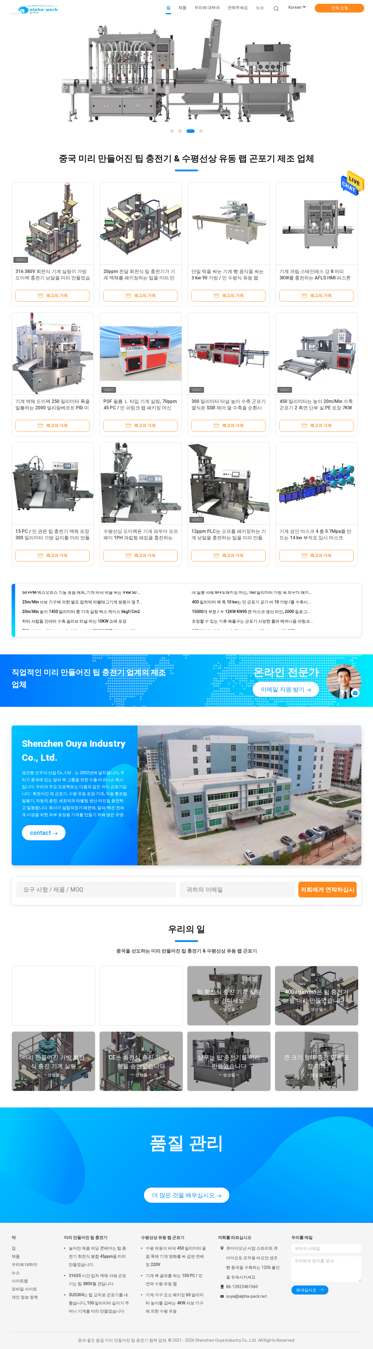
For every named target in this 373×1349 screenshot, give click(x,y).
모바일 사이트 (24, 1289)
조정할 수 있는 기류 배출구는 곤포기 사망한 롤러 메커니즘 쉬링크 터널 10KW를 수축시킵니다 (252, 608)
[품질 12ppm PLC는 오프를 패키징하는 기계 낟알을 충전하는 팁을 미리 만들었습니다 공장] (229, 483)
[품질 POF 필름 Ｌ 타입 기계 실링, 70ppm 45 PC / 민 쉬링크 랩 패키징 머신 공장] (141, 353)
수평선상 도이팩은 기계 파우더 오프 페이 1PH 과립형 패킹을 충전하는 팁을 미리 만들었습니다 (140, 538)
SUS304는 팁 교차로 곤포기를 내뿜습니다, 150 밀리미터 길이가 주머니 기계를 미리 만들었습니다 (99, 1302)
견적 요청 (339, 8)
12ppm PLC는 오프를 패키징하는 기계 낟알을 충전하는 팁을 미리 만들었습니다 (228, 538)
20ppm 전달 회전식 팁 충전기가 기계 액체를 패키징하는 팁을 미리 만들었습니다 (139, 278)
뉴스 (16, 1272)
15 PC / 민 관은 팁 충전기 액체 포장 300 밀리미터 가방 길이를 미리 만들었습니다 (52, 538)
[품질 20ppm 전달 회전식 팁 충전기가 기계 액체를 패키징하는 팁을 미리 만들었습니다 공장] (141, 223)
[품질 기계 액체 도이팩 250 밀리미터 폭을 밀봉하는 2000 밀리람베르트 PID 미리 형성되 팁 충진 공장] (53, 353)
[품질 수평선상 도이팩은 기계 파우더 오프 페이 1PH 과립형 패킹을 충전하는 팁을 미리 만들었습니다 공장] (141, 483)
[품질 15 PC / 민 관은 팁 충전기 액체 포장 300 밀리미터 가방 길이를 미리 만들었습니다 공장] (53, 483)
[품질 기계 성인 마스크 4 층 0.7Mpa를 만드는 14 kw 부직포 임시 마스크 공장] (317, 483)
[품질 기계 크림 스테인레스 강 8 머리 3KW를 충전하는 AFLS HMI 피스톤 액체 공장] (317, 223)
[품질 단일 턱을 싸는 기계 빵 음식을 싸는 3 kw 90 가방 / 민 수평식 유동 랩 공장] (229, 223)
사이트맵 (20, 1280)
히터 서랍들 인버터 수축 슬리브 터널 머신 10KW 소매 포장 (74, 608)
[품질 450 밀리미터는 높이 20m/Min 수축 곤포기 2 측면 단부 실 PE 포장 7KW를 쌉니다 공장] (317, 353)
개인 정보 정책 (25, 1297)
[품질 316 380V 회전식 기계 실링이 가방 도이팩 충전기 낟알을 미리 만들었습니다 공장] (53, 223)
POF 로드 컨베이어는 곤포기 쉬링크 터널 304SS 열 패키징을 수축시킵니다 (252, 627)
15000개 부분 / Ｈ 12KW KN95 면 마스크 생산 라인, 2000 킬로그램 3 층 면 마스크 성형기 (252, 598)
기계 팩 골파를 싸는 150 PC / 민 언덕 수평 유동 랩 (174, 1279)
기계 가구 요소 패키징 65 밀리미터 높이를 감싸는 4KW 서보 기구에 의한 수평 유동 (175, 1302)
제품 (16, 1256)
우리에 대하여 (24, 1264)
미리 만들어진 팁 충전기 (86, 1237)
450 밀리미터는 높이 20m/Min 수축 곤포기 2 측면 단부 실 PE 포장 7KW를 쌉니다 (316, 408)
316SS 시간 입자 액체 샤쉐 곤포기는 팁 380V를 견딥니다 (97, 1279)
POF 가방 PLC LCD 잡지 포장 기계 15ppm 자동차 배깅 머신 (74, 627)
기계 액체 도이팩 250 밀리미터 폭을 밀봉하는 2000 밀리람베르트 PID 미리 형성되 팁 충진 (52, 408)
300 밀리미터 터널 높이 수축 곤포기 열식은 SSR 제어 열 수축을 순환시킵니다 (228, 408)
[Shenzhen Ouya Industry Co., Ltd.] (34, 9)
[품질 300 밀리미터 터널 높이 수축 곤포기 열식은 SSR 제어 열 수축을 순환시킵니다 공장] (229, 353)
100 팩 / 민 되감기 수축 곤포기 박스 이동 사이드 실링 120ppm (247, 618)
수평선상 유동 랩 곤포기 (162, 1237)
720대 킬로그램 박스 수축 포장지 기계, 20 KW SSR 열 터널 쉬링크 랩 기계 (83, 618)
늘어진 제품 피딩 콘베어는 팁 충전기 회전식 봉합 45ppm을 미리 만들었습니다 (97, 1256)
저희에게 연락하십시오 (328, 891)
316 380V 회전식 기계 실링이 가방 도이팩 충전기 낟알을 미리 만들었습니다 (52, 278)
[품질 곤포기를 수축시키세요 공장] (186, 78)
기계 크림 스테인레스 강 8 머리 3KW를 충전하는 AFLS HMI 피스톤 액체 (315, 278)
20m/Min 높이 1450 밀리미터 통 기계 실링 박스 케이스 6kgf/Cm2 (81, 598)
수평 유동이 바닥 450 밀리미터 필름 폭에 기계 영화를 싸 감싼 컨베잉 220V (176, 1256)
